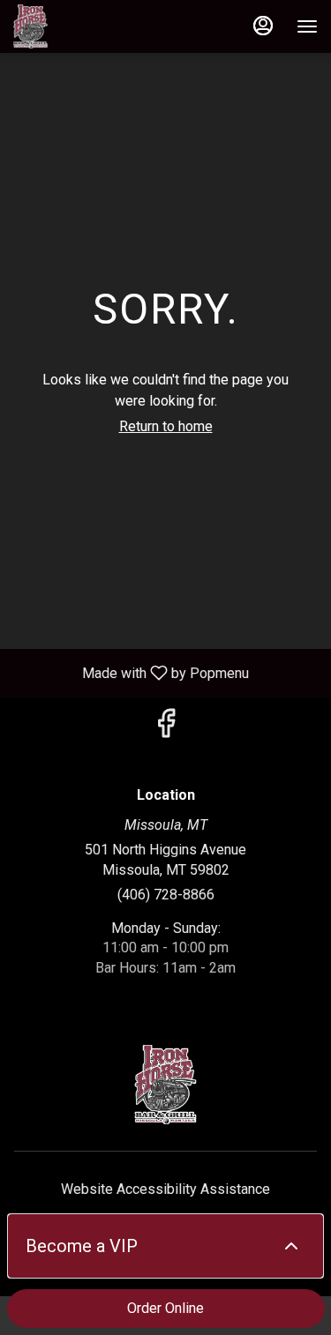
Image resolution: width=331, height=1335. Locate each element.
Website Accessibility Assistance (165, 1189)
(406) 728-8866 (165, 894)
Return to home (166, 426)
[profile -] (263, 25)
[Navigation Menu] (307, 26)
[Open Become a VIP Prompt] (291, 1246)
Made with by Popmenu (131, 672)
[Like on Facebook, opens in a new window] (166, 728)
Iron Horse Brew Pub (165, 1084)
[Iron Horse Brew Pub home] (92, 26)
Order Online (165, 1308)
